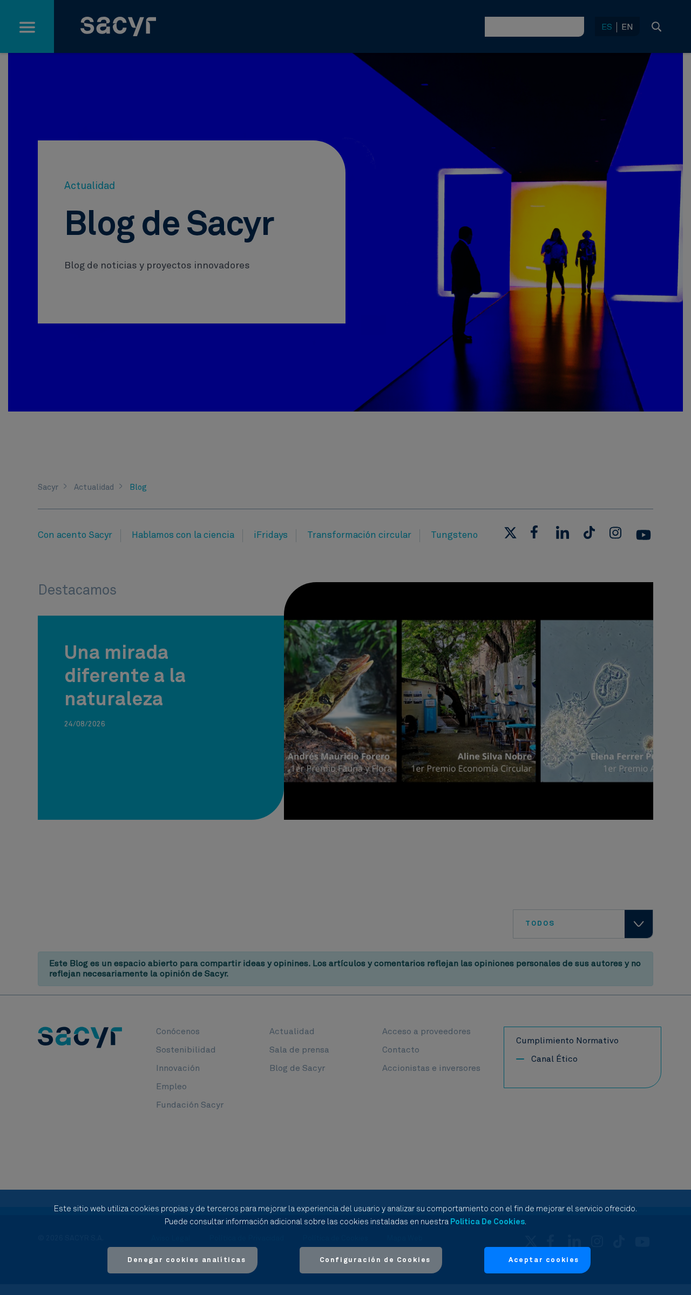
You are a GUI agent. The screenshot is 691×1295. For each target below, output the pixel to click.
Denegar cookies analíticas (186, 1260)
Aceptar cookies (544, 1260)
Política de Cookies (487, 1222)
